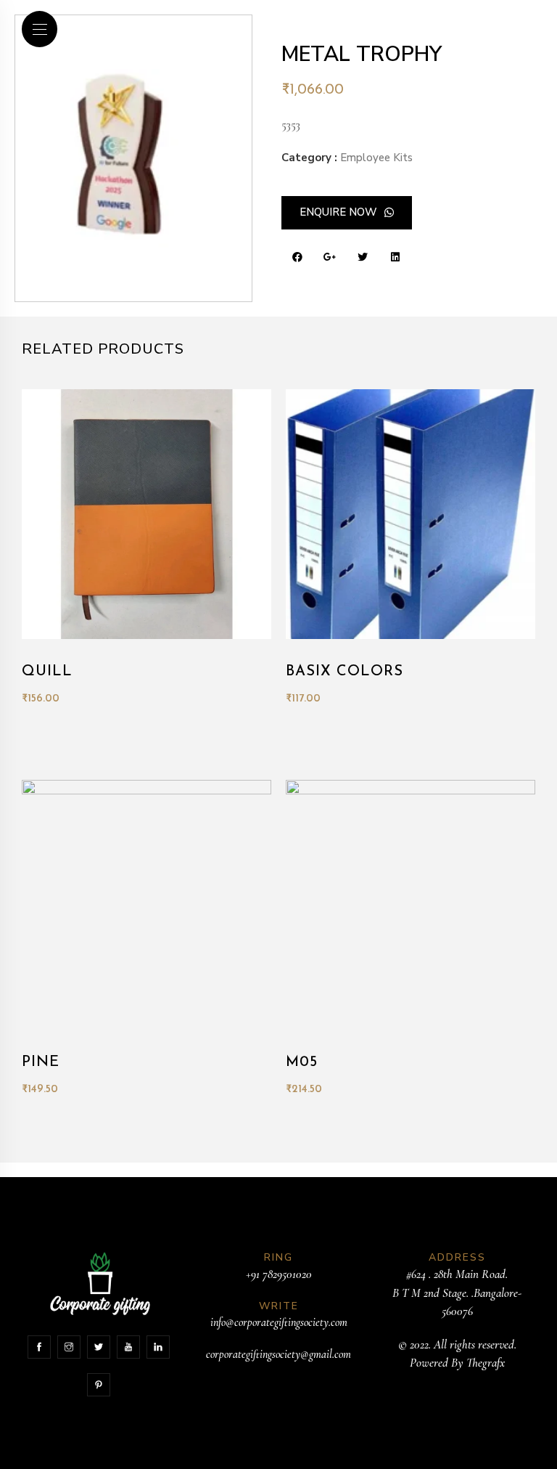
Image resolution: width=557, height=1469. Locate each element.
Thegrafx (485, 1362)
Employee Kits (376, 157)
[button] (346, 212)
